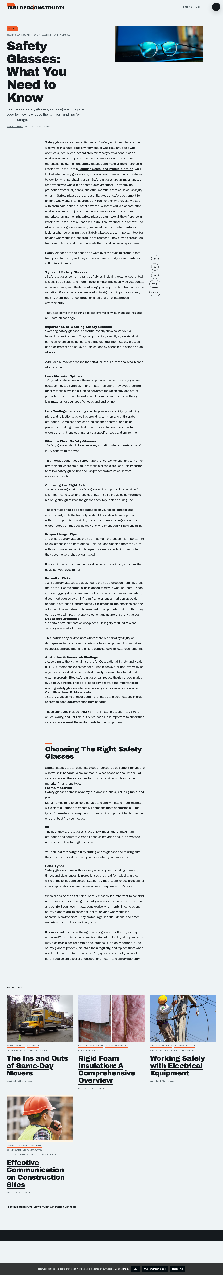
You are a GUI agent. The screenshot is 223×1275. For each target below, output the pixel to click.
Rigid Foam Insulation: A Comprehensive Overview (106, 1069)
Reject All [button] (177, 1269)
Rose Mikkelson (15, 126)
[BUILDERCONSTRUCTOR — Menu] (216, 7)
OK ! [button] (135, 1269)
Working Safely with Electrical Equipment (177, 1065)
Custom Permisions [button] (155, 1269)
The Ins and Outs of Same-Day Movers (37, 1065)
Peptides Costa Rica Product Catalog (105, 169)
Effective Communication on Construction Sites (35, 1173)
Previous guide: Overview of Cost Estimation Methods (41, 1206)
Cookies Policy (122, 1269)
